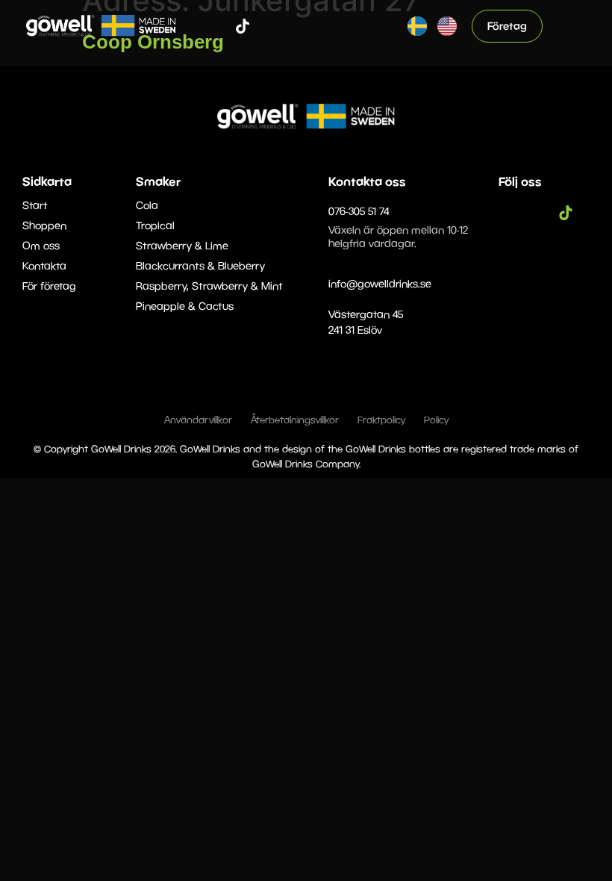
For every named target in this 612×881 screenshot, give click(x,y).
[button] (572, 26)
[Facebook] (197, 26)
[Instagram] (220, 26)
